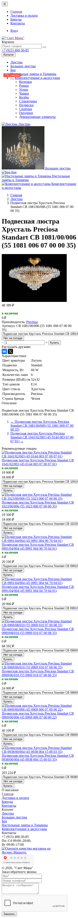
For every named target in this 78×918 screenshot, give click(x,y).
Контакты (17, 23)
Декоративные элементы (37, 117)
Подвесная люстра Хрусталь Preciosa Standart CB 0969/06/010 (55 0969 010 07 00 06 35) (38, 673)
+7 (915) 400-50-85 (15, 50)
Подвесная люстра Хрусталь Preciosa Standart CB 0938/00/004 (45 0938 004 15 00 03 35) (38, 757)
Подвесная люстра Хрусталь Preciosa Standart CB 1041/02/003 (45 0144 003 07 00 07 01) (38, 462)
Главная (16, 11)
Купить (54, 342)
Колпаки (25, 82)
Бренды (16, 19)
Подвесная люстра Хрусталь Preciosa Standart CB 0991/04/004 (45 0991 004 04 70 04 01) (38, 589)
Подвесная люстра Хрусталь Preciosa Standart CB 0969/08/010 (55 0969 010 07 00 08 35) (38, 631)
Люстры (16, 62)
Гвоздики (26, 113)
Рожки (24, 85)
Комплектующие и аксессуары (37, 78)
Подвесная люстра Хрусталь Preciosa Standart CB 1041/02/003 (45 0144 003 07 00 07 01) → (41, 437)
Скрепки (25, 109)
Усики (23, 89)
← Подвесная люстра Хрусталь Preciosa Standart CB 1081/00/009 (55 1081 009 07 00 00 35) (41, 425)
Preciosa (32, 322)
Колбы (24, 97)
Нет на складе (12, 338)
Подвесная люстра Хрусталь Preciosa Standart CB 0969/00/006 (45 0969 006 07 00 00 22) (38, 715)
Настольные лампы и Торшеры (33, 74)
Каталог (8, 54)
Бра (13, 70)
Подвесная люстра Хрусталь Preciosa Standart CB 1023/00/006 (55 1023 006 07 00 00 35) (38, 504)
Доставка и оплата (24, 15)
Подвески (26, 105)
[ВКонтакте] (4, 351)
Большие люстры (23, 66)
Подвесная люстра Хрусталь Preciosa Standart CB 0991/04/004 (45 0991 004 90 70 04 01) (38, 546)
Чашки (24, 93)
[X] (10, 351)
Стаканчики (28, 101)
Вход (14, 30)
